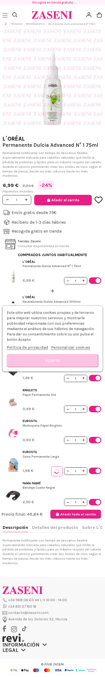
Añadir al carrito (65, 200)
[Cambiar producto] (56, 471)
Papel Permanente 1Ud (39, 395)
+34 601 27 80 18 (22, 606)
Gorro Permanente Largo (41, 456)
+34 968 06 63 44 (23, 600)
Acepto (52, 360)
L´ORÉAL (13, 138)
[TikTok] (24, 629)
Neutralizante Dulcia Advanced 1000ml (51, 302)
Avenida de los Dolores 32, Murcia (37, 619)
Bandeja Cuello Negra (39, 487)
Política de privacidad (27, 347)
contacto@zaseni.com (28, 612)
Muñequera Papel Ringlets (42, 425)
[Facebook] (6, 629)
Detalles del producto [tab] (55, 527)
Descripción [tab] (15, 527)
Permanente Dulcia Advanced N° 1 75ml (52, 266)
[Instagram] (15, 629)
